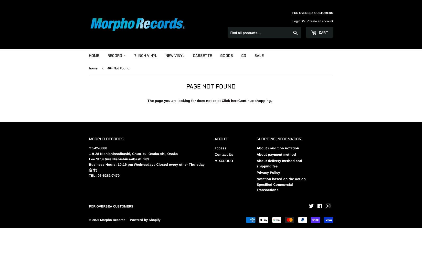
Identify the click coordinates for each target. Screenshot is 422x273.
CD (243, 55)
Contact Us (224, 154)
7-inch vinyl (145, 55)
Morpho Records (112, 220)
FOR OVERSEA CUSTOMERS (111, 206)
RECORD (115, 55)
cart (323, 32)
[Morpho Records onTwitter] (311, 207)
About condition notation (278, 148)
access (220, 148)
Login (296, 21)
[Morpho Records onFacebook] (319, 207)
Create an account (320, 21)
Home (94, 55)
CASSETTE (202, 55)
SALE (259, 55)
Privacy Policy (268, 173)
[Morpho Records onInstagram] (328, 207)
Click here (230, 101)
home (93, 68)
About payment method (276, 154)
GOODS (226, 55)
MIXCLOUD (224, 161)
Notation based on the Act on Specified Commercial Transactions (281, 184)
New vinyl (175, 55)
